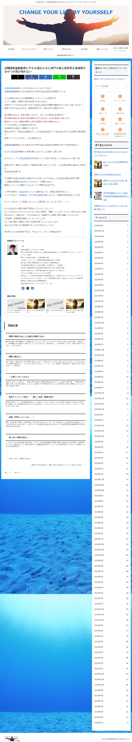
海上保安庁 (42, 105)
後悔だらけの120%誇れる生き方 (54, 311)
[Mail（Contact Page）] (23, 288)
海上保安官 (46, 91)
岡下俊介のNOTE (101, 152)
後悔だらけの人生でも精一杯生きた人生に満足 (74, 311)
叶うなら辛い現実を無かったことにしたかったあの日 (16, 311)
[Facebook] (32, 288)
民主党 (14, 152)
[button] (73, 77)
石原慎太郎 (9, 88)
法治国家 (26, 132)
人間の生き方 (21, 308)
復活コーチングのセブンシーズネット (110, 79)
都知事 (16, 88)
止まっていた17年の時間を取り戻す (35, 311)
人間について (80, 308)
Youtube (22, 192)
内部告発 (23, 195)
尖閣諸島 (8, 91)
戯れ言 (62, 308)
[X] (28, 288)
